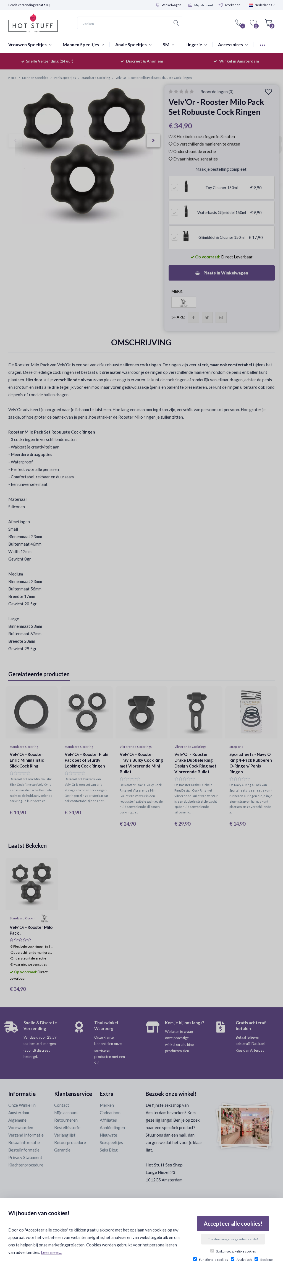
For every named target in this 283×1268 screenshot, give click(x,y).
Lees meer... (51, 1252)
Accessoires (231, 44)
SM (166, 44)
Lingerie (194, 44)
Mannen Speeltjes (81, 44)
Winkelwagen (171, 5)
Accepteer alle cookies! (233, 1223)
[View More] (262, 44)
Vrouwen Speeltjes (28, 44)
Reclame (266, 1259)
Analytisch (244, 1259)
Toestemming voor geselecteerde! (233, 1239)
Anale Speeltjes (131, 44)
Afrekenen (232, 5)
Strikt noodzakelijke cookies (236, 1251)
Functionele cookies (213, 1259)
